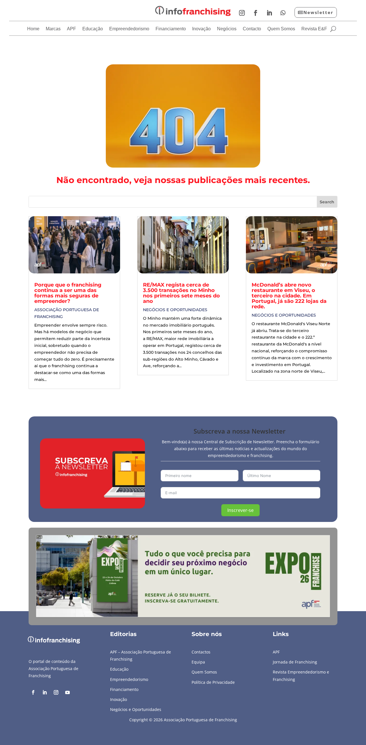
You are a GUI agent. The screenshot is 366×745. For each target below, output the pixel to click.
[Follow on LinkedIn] (269, 13)
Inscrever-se (240, 510)
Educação (92, 29)
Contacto (252, 29)
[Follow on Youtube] (67, 692)
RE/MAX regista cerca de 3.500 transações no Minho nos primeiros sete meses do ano (181, 293)
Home (33, 29)
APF (71, 29)
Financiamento (171, 29)
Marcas (53, 29)
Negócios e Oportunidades (175, 309)
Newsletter (318, 12)
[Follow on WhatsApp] (283, 13)
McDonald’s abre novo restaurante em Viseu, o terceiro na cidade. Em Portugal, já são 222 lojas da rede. (289, 296)
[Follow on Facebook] (255, 13)
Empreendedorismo (129, 29)
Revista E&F (314, 29)
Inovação (201, 29)
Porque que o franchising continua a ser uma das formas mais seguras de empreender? (68, 293)
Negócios (226, 29)
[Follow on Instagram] (242, 13)
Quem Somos (281, 29)
